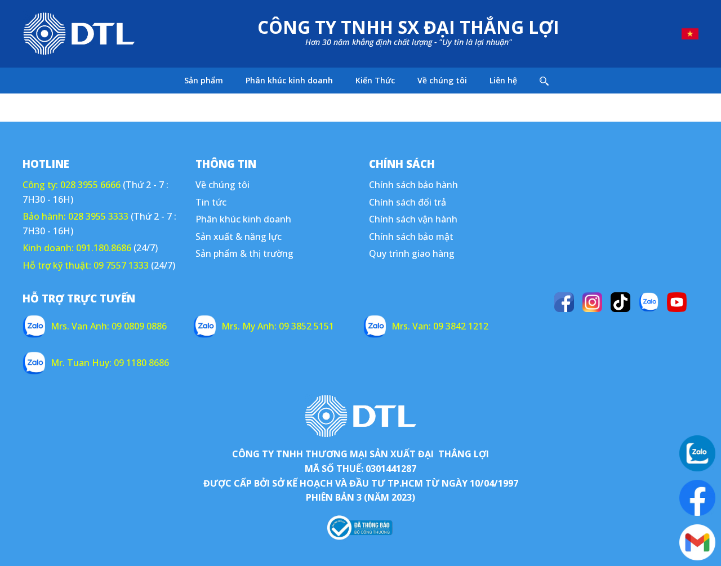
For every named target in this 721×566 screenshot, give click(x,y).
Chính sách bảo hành (413, 185)
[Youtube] (677, 302)
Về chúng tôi (442, 80)
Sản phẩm (203, 80)
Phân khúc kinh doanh (289, 80)
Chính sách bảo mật (411, 236)
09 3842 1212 (460, 326)
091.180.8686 (103, 248)
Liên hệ (503, 80)
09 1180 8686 (141, 362)
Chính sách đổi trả (407, 202)
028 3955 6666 (90, 185)
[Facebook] (564, 302)
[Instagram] (592, 302)
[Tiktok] (620, 302)
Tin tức (210, 202)
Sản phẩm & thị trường (244, 253)
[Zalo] (648, 302)
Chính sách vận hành (413, 219)
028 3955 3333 (98, 216)
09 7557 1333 (121, 265)
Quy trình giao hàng (412, 253)
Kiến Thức (375, 80)
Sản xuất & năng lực (238, 236)
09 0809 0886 (139, 326)
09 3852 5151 (306, 326)
